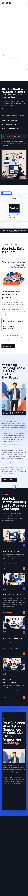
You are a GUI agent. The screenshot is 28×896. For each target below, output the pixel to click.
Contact (3, 869)
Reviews (3, 854)
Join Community (21, 3)
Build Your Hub (14, 791)
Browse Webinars (13, 612)
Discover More (7, 346)
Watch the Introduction (13, 568)
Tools (16, 851)
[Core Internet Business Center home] (8, 2)
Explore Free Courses (13, 654)
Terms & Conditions (6, 880)
